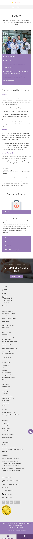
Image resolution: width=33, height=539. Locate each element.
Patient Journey (6, 357)
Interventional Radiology (8, 337)
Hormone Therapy (6, 332)
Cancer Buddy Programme (8, 412)
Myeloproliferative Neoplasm (9, 377)
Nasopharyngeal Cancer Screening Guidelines (13, 468)
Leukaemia (4, 368)
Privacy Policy (10, 530)
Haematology (5, 365)
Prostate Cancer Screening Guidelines (11, 470)
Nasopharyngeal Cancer (8, 396)
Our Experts (5, 309)
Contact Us (4, 316)
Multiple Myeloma (6, 372)
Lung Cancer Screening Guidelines (10, 465)
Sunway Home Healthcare (8, 447)
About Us (4, 305)
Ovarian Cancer (5, 400)
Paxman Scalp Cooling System (9, 341)
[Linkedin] (15, 502)
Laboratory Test (6, 425)
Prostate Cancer (6, 403)
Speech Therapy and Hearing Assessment (12, 449)
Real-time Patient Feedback (9, 318)
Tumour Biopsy (5, 430)
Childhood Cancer (6, 386)
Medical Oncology (6, 339)
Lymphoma (4, 370)
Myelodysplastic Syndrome (8, 375)
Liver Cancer (5, 391)
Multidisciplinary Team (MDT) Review (11, 414)
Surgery (4, 346)
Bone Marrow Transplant (8, 325)
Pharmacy (4, 444)
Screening (5, 455)
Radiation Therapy (6, 344)
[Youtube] (11, 502)
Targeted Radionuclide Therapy (9, 348)
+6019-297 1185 (8, 494)
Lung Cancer (5, 393)
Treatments (5, 322)
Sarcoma (4, 405)
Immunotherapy (6, 334)
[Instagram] (7, 502)
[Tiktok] (18, 502)
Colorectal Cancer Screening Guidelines (11, 463)
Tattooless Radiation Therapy (9, 353)
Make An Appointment (16, 276)
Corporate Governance (20, 530)
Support (4, 409)
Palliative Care (5, 442)
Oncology (4, 379)
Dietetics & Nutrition (7, 437)
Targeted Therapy (6, 351)
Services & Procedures (7, 311)
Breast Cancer (5, 382)
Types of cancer (6, 362)
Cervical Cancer (5, 384)
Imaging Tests (5, 423)
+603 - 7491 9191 (8, 490)
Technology (4, 451)
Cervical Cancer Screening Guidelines (11, 461)
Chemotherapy (5, 330)
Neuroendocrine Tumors (8, 398)
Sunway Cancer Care (8, 434)
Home (13, 7)
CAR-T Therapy (5, 327)
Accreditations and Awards (8, 313)
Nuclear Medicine (6, 428)
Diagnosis (5, 420)
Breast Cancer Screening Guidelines (11, 458)
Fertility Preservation (7, 440)
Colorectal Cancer (6, 389)
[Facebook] (3, 502)
